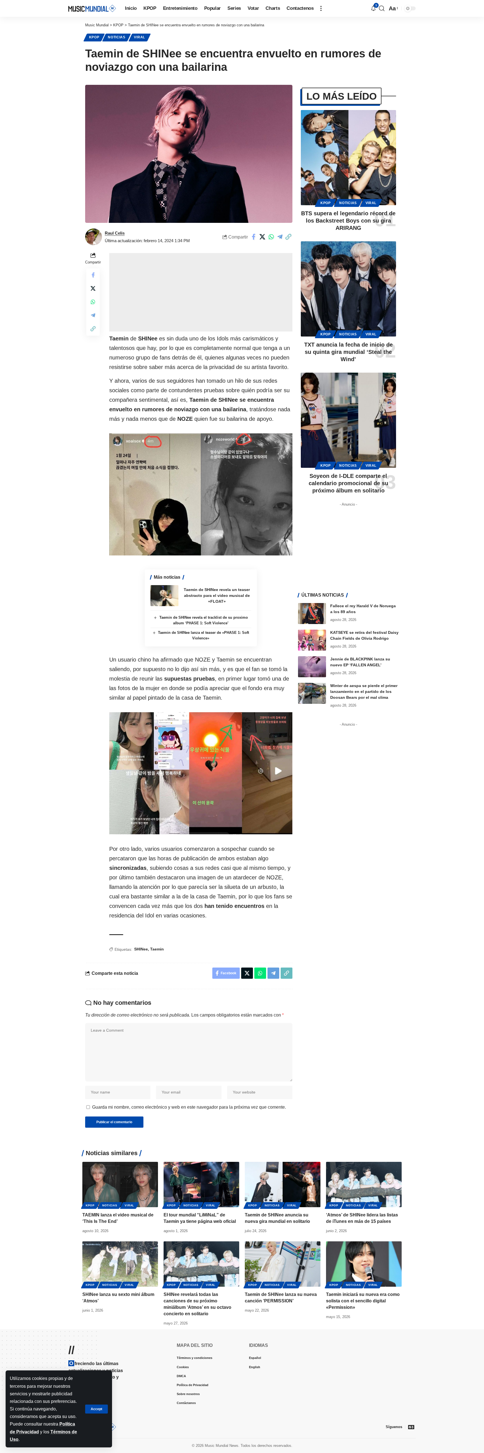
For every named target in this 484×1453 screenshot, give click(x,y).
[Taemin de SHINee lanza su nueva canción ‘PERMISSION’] (282, 1264)
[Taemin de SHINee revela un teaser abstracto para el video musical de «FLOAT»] (164, 595)
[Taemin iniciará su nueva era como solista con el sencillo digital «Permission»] (364, 1264)
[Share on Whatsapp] (271, 236)
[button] (96, 1409)
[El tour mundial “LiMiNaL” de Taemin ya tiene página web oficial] (201, 1184)
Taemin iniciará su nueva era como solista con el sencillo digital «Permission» (363, 1301)
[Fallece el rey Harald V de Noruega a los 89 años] (312, 613)
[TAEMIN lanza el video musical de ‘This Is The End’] (120, 1184)
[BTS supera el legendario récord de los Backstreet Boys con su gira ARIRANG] (348, 157)
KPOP (94, 37)
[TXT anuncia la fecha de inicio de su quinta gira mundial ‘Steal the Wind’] (348, 289)
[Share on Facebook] (254, 236)
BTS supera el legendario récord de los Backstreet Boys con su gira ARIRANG (348, 220)
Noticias (116, 37)
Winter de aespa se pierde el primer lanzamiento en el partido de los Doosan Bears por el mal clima (363, 691)
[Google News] (411, 1427)
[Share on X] (262, 236)
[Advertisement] (200, 292)
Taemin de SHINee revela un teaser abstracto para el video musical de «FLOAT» (217, 595)
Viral (139, 37)
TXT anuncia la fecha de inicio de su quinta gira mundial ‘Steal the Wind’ (348, 352)
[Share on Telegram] (280, 236)
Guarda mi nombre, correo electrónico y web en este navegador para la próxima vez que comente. (189, 1107)
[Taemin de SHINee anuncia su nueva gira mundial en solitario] (282, 1184)
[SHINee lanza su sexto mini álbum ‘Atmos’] (120, 1264)
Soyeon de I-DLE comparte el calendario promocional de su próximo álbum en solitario (348, 483)
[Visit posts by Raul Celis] (93, 236)
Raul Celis (115, 233)
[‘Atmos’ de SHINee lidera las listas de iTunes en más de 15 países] (364, 1184)
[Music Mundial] (92, 8)
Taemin (157, 949)
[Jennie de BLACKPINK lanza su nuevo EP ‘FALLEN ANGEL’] (312, 666)
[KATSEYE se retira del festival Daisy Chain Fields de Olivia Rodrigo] (312, 640)
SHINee (141, 949)
